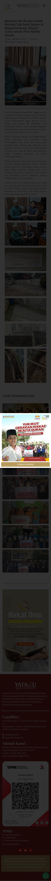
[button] (48, 416)
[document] (25, 440)
